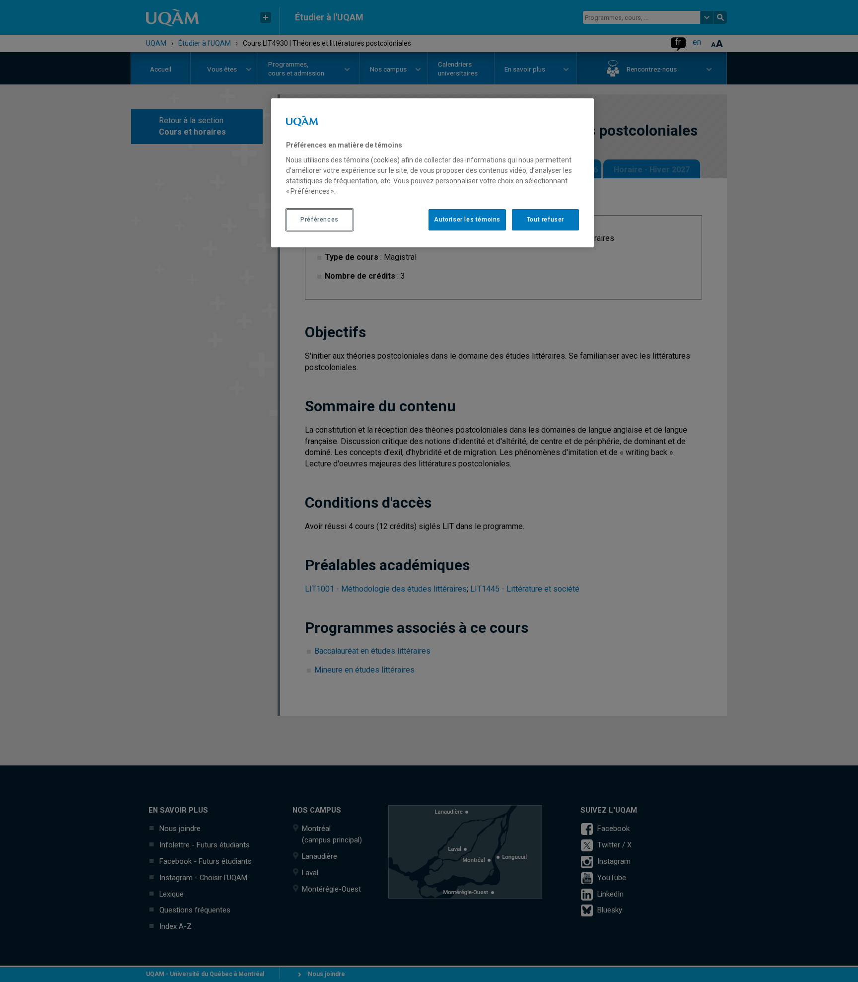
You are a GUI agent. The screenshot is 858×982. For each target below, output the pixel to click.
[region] (432, 172)
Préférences (319, 219)
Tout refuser (545, 219)
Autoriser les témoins (467, 219)
